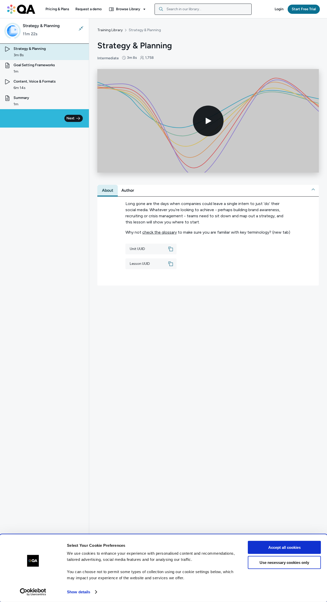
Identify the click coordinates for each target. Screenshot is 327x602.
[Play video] (208, 121)
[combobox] (203, 9)
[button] (57, 9)
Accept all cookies (284, 547)
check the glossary (159, 232)
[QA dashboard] (21, 9)
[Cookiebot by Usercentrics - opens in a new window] (33, 592)
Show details (78, 592)
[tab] (107, 190)
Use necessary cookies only (284, 562)
